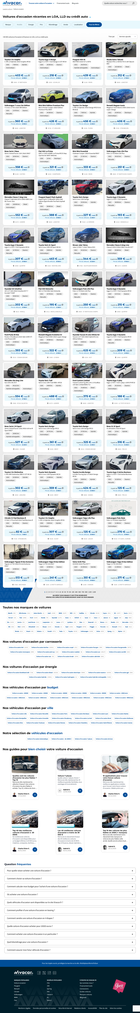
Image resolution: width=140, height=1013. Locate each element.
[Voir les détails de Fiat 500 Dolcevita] (53, 292)
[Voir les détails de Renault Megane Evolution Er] (53, 338)
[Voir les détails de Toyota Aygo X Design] (53, 63)
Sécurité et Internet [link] (65, 1008)
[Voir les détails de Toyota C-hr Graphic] (19, 63)
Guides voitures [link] (85, 992)
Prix (41, 24)
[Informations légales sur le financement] (29, 75)
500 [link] (48, 992)
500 (79, 592)
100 (73, 592)
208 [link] (48, 986)
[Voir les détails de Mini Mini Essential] (87, 155)
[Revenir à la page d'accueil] (12, 3)
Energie (31, 24)
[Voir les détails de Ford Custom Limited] (87, 384)
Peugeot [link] (17, 986)
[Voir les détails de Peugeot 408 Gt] (87, 63)
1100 (90, 592)
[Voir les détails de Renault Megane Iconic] (121, 109)
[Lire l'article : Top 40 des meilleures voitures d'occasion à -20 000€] (35, 849)
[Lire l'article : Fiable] (35, 795)
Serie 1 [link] (49, 1000)
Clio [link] (48, 983)
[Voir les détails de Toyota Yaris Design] (87, 202)
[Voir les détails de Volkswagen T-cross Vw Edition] (19, 109)
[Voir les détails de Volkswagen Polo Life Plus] (121, 155)
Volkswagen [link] (18, 994)
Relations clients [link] (80, 1008)
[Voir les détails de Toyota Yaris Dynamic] (53, 476)
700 (83, 592)
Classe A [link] (50, 994)
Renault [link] (16, 989)
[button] (70, 871)
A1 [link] (48, 997)
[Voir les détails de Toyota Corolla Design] (87, 476)
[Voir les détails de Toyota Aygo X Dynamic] (121, 202)
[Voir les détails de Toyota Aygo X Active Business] (121, 476)
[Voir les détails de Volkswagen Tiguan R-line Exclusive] (19, 565)
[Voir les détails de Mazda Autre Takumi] (121, 63)
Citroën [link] (16, 992)
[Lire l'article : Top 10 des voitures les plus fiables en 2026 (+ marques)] (125, 847)
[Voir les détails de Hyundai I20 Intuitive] (19, 292)
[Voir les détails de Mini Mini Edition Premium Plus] (53, 109)
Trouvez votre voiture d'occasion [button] (40, 3)
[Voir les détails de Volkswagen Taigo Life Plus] (87, 520)
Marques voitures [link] (86, 994)
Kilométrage (53, 24)
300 (76, 592)
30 (62, 592)
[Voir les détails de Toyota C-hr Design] (87, 109)
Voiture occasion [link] (20, 983)
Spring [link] (49, 989)
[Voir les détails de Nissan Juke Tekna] (87, 247)
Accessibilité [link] (92, 1008)
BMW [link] (16, 997)
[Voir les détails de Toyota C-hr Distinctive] (19, 476)
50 (65, 592)
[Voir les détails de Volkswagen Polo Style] (121, 520)
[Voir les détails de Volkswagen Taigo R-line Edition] (53, 565)
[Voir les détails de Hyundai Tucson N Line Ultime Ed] (87, 338)
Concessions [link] (84, 989)
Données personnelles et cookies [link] (44, 1008)
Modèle (19, 24)
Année (66, 24)
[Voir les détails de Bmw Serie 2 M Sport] (19, 430)
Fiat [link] (15, 1000)
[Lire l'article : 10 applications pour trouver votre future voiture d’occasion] (125, 795)
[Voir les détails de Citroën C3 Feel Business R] (19, 520)
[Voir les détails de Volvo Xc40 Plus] (87, 565)
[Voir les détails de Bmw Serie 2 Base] (19, 155)
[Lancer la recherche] (133, 3)
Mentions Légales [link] (24, 1008)
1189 (94, 592)
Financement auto (63, 3)
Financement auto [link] (86, 986)
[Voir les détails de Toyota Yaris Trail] (53, 384)
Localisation (78, 24)
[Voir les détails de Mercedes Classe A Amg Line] (121, 247)
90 (70, 592)
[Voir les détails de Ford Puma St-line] (19, 338)
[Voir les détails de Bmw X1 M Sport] (121, 430)
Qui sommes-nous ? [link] (87, 983)
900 (86, 592)
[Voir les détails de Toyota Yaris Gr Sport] (53, 247)
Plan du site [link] (103, 1008)
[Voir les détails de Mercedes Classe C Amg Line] (19, 202)
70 (67, 592)
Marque (8, 24)
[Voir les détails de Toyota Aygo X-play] (121, 384)
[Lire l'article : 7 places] (80, 790)
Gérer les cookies (116, 1008)
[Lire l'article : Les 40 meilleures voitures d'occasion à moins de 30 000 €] (80, 849)
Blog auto (75, 3)
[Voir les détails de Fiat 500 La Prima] (53, 155)
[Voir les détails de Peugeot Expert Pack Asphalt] (53, 202)
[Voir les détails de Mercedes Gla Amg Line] (19, 384)
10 (60, 592)
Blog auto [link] (83, 997)
